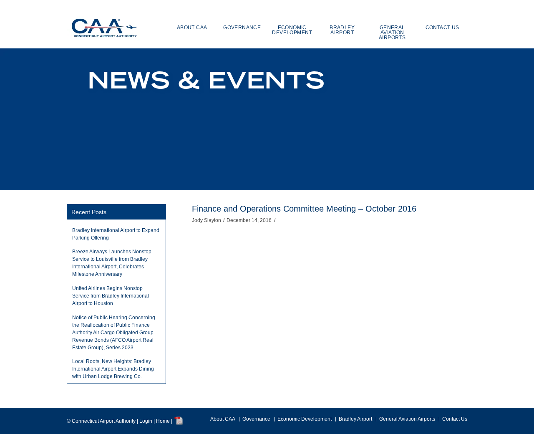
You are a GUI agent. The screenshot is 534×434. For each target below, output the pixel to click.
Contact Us (454, 419)
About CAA (222, 419)
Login (145, 421)
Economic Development (304, 419)
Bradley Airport (355, 419)
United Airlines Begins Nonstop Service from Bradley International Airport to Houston (110, 295)
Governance (256, 419)
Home (163, 421)
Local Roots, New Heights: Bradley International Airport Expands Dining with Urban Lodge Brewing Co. (113, 368)
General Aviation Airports (407, 419)
